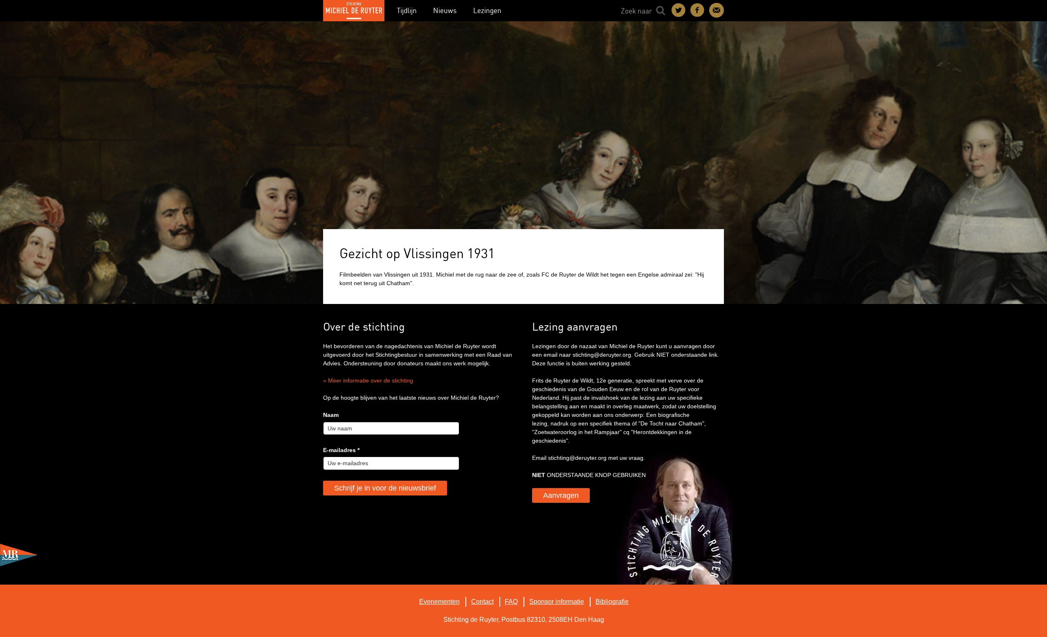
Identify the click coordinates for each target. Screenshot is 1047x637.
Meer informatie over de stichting (370, 380)
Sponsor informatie (556, 601)
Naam (331, 415)
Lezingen (487, 10)
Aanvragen (561, 495)
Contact (716, 10)
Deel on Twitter (679, 10)
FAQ (511, 601)
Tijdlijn (407, 10)
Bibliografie (612, 601)
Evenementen (439, 601)
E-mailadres (341, 450)
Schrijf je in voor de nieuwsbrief (385, 488)
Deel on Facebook (697, 10)
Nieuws (445, 10)
